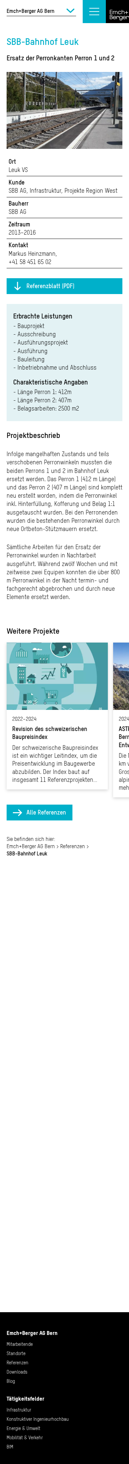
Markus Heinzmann (32, 253)
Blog (11, 1381)
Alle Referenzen (46, 812)
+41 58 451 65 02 (30, 261)
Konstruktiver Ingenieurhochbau (38, 1419)
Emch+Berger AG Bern (31, 846)
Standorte (16, 1353)
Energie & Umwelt (23, 1428)
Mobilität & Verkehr (25, 1437)
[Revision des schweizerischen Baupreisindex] (57, 716)
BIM (10, 1446)
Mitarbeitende (20, 1344)
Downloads (17, 1372)
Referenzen (72, 846)
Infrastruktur (19, 1410)
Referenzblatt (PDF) (50, 286)
